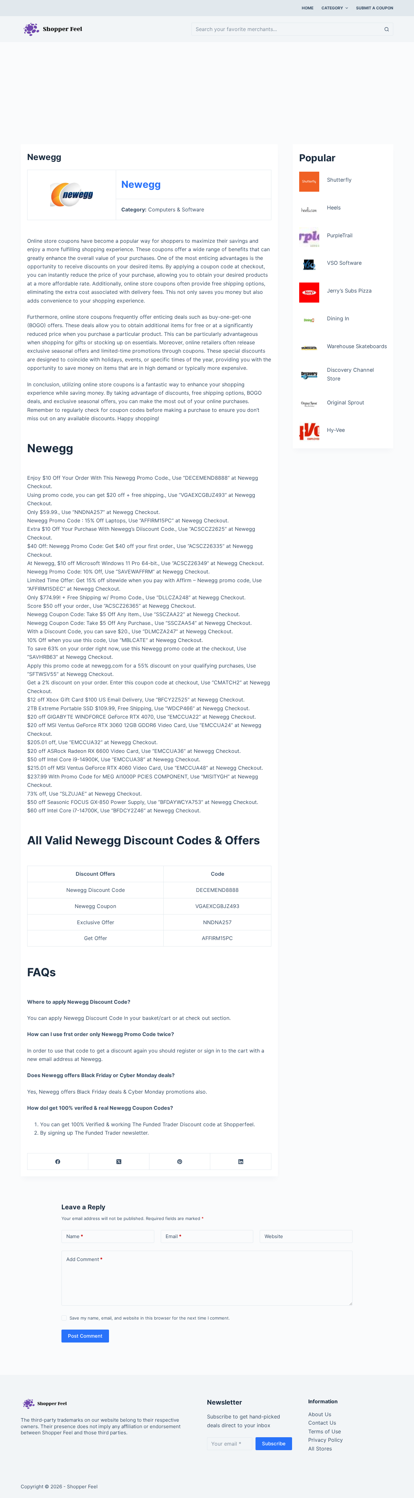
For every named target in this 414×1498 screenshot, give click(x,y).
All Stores (320, 1448)
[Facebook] (57, 1161)
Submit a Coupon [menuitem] (374, 7)
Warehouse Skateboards (357, 346)
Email (173, 1236)
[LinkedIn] (240, 1161)
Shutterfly (339, 180)
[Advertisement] (207, 90)
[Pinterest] (179, 1161)
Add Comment (84, 1259)
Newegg (141, 184)
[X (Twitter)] (118, 1161)
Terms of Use (324, 1431)
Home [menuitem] (307, 7)
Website (274, 1236)
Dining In (338, 318)
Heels (334, 207)
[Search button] (386, 29)
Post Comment (85, 1336)
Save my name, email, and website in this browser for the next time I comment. (150, 1318)
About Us (319, 1414)
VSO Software (344, 263)
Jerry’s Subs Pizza (349, 290)
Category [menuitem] (332, 7)
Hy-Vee (336, 430)
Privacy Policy (325, 1440)
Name (74, 1236)
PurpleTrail (340, 235)
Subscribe (274, 1443)
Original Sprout (345, 402)
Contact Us (322, 1422)
